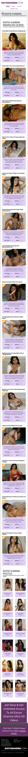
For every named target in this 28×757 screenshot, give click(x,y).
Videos (13, 6)
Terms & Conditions (5, 741)
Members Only (14, 8)
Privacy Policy (17, 741)
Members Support (18, 740)
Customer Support (5, 740)
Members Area (4, 739)
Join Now (19, 6)
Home (7, 6)
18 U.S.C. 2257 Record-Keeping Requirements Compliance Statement (6, 744)
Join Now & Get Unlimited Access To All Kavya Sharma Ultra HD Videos (14, 712)
